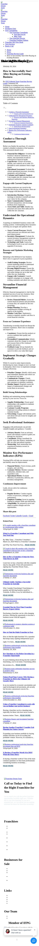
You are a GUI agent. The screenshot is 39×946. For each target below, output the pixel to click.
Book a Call (9, 46)
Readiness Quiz (10, 28)
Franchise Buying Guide (16, 826)
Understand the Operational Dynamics (20, 115)
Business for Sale (14, 871)
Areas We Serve (14, 895)
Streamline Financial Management (19, 121)
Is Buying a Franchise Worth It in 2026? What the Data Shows (17, 753)
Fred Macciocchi (19, 34)
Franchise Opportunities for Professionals (16, 850)
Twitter (12, 516)
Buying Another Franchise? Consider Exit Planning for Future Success (18, 728)
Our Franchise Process (17, 38)
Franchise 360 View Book (14, 42)
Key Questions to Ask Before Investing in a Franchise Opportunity (18, 655)
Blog (10, 901)
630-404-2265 (9, 809)
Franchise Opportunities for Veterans (16, 847)
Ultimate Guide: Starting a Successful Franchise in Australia (16, 583)
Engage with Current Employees (23, 113)
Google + (25, 516)
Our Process (12, 897)
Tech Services (10, 44)
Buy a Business (13, 869)
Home (7, 27)
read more (30, 545)
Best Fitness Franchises (16, 832)
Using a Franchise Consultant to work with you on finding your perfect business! (19, 705)
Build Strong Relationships (22, 126)
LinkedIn (18, 516)
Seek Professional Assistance (17, 128)
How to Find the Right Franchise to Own (18, 632)
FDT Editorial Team (12, 81)
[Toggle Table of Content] (4, 108)
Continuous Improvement (21, 134)
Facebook (6, 516)
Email (31, 516)
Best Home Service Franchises (15, 835)
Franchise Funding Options (19, 40)
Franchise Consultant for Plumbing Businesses (16, 877)
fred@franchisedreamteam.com (14, 813)
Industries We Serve (15, 903)
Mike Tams (18, 36)
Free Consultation (11, 30)
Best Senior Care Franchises (14, 829)
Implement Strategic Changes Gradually (21, 125)
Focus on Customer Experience (23, 123)
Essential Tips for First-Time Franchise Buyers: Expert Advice (17, 608)
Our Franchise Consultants (19, 32)
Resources (11, 899)
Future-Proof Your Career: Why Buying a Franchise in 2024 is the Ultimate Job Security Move (18, 679)
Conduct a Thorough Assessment (19, 112)
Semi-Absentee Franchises (13, 839)
